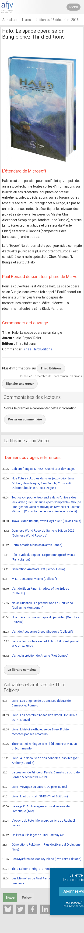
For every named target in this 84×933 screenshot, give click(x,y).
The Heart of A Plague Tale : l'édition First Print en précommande (39, 746)
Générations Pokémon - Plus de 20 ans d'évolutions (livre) (41, 847)
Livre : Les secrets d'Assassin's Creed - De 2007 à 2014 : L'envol (39, 717)
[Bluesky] (8, 909)
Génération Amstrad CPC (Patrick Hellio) (33, 569)
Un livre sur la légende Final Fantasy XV (33, 835)
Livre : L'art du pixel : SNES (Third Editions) (35, 796)
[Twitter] (20, 909)
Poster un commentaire (25, 419)
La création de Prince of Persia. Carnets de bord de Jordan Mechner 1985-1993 (41, 775)
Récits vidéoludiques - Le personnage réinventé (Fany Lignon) (38, 557)
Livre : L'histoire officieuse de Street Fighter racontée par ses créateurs (36, 732)
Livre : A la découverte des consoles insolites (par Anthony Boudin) (40, 760)
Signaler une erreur (20, 383)
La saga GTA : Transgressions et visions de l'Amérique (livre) (36, 808)
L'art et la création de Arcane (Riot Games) (35, 655)
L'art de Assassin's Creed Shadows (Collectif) (37, 631)
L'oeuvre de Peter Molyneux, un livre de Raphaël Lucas (38, 823)
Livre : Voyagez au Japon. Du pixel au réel (34, 786)
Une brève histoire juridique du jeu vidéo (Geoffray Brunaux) (40, 619)
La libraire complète (21, 669)
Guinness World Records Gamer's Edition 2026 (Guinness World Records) (38, 533)
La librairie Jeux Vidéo (26, 440)
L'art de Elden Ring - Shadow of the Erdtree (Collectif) (35, 591)
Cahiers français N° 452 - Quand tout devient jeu (38, 468)
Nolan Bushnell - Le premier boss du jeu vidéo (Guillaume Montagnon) (37, 605)
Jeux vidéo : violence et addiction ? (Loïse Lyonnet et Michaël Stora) (40, 643)
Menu (73, 7)
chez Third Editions (38, 349)
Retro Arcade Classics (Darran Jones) (32, 545)
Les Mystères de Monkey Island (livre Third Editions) (41, 859)
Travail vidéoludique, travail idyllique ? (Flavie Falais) (41, 521)
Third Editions (51, 368)
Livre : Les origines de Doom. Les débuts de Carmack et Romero (36, 703)
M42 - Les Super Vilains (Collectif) (29, 578)
